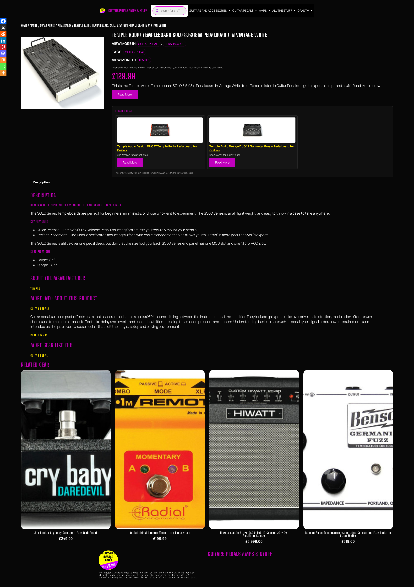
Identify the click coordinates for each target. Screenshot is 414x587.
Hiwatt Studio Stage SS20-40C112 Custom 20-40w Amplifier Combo (254, 534)
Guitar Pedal (134, 52)
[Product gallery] (62, 73)
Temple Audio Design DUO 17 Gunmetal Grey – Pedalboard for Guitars (251, 148)
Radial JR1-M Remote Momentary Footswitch (160, 532)
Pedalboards (64, 25)
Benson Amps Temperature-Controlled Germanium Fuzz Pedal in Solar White (348, 534)
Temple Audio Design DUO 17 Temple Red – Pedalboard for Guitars (157, 148)
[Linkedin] (3, 40)
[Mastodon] (3, 53)
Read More (125, 94)
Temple (33, 25)
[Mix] (3, 60)
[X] (3, 27)
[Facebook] (3, 21)
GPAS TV (303, 10)
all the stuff (282, 10)
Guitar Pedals (242, 10)
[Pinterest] (3, 47)
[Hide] (1, 79)
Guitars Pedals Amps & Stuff (127, 10)
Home (24, 25)
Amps (263, 10)
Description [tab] (41, 182)
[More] (3, 73)
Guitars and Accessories (208, 10)
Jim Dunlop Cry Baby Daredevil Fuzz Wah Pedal (65, 532)
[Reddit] (3, 34)
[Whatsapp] (3, 66)
